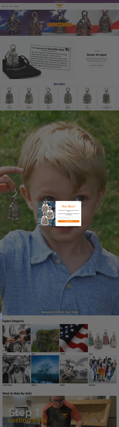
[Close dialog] (80, 202)
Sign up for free (68, 221)
